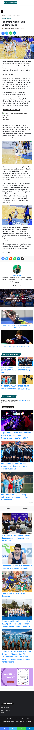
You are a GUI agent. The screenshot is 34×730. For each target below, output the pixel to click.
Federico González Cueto (17, 724)
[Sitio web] (14, 285)
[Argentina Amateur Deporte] (10, 2)
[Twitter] (16, 285)
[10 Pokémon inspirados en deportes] (17, 581)
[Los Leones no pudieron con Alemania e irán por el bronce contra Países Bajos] (25, 361)
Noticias (9, 18)
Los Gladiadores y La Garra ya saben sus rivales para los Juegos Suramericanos (8, 386)
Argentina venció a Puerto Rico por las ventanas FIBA (17, 299)
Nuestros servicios (5, 710)
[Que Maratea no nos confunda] (6, 116)
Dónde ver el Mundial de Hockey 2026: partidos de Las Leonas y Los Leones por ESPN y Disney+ (16, 623)
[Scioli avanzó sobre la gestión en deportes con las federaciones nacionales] (17, 523)
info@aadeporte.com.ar (19, 721)
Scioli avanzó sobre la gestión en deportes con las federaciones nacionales (16, 538)
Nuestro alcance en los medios (8, 709)
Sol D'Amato (6, 28)
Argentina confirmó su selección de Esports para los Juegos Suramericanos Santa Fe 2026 (17, 435)
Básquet (18, 15)
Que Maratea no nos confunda (19, 113)
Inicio (5, 15)
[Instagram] (18, 285)
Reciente (25, 508)
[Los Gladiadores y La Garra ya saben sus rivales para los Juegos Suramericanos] (8, 379)
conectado (22, 400)
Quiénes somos (5, 707)
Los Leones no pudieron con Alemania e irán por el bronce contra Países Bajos (25, 369)
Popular (8, 508)
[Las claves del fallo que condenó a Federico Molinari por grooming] (17, 553)
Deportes (11, 15)
